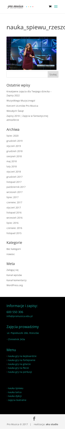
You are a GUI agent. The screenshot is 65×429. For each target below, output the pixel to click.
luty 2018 (11, 166)
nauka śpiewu (15, 388)
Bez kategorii (13, 249)
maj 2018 (11, 161)
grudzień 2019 (14, 140)
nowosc (10, 254)
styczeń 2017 (13, 207)
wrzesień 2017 (14, 192)
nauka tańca (15, 392)
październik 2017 (16, 186)
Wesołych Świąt (15, 110)
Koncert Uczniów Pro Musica (22, 105)
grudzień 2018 (14, 151)
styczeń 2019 (13, 146)
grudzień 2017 (14, 176)
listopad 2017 (14, 181)
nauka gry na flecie (18, 367)
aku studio (52, 424)
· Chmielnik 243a (15, 339)
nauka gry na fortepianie (21, 360)
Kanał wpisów (14, 275)
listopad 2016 (14, 212)
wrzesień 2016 (14, 217)
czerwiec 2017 (14, 202)
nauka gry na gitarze (19, 364)
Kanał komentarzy (16, 280)
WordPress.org (14, 285)
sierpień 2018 (14, 156)
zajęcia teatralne (17, 400)
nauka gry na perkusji (20, 371)
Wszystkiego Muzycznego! (20, 100)
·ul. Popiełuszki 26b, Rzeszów (22, 333)
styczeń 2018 (13, 171)
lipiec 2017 (12, 197)
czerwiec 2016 (14, 228)
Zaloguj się (12, 269)
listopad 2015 (14, 233)
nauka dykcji (15, 396)
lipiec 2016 (12, 222)
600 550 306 (14, 312)
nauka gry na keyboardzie (22, 356)
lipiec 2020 (12, 135)
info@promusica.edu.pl (19, 316)
